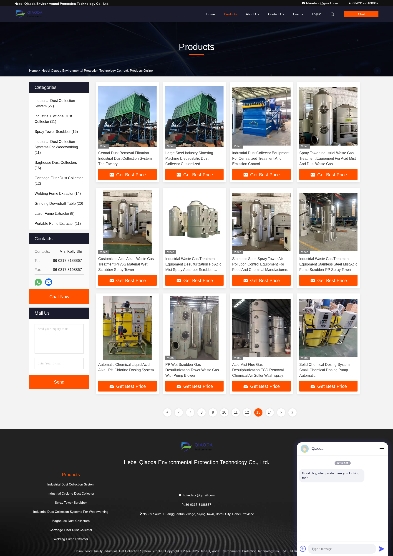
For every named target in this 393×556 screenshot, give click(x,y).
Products (230, 14)
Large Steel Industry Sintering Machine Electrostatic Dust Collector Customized (189, 158)
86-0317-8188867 (365, 3)
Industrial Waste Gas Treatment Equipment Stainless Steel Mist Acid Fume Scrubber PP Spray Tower (328, 264)
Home (210, 14)
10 (224, 412)
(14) (58, 193)
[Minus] (381, 448)
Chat (361, 14)
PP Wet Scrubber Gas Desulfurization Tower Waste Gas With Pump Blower (192, 370)
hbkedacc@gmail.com (322, 3)
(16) (56, 165)
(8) (54, 213)
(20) (59, 203)
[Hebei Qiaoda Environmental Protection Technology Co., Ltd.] (29, 14)
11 (236, 412)
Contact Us (276, 14)
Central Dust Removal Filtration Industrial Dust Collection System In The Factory (127, 158)
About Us (252, 14)
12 (247, 412)
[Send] (381, 549)
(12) (59, 180)
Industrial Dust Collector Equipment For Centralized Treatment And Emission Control (260, 158)
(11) (53, 119)
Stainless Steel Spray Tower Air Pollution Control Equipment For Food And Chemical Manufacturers (260, 264)
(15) (56, 132)
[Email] (49, 282)
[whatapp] (38, 282)
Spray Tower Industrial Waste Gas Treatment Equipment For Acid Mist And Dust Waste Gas (327, 158)
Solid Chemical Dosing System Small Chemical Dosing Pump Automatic (324, 370)
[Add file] (303, 549)
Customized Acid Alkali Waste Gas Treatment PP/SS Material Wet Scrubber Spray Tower (126, 264)
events (298, 14)
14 (270, 412)
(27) (55, 103)
